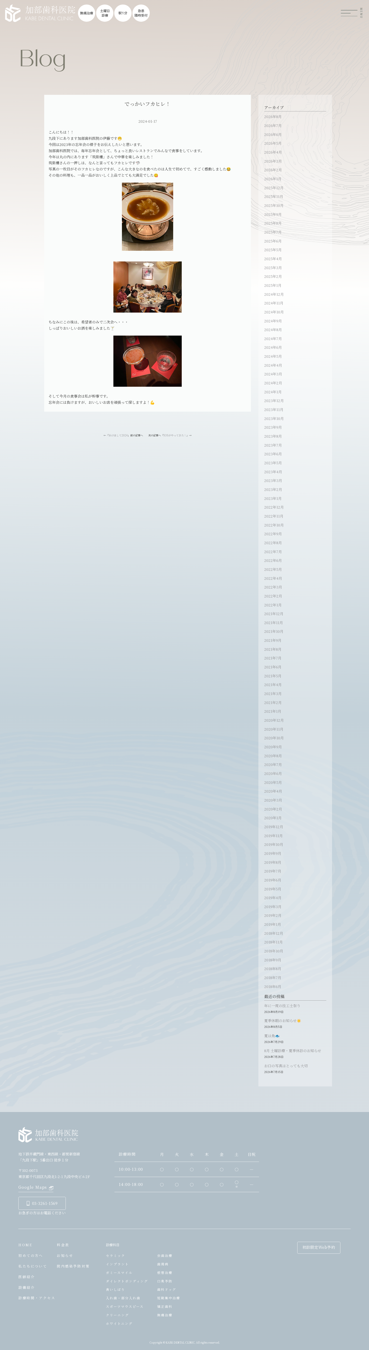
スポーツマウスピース (125, 1306)
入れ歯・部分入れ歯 (123, 1298)
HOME (25, 1244)
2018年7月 (272, 977)
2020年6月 (273, 773)
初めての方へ (30, 1255)
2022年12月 (274, 507)
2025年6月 (273, 241)
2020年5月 (273, 782)
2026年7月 (273, 125)
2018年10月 (273, 950)
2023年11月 (273, 409)
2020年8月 (273, 755)
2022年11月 (273, 516)
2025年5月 (273, 249)
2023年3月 (273, 480)
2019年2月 (272, 915)
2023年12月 (274, 400)
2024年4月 (273, 365)
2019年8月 (272, 862)
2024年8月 (273, 329)
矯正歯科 (165, 1306)
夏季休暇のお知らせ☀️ (282, 1020)
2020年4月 (273, 791)
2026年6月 (273, 134)
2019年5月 (272, 888)
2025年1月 (272, 285)
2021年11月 (273, 622)
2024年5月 (273, 356)
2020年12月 (274, 720)
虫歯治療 (165, 1255)
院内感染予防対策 (73, 1266)
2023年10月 (274, 418)
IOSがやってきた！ (175, 435)
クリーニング (117, 1315)
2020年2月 (273, 809)
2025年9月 (273, 214)
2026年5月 (273, 143)
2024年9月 (273, 320)
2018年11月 (273, 942)
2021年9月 (272, 640)
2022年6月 (273, 560)
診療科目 (113, 1244)
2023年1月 (273, 498)
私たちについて (32, 1266)
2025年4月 (273, 258)
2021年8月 (272, 649)
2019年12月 (273, 826)
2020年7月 (273, 764)
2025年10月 (274, 205)
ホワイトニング (119, 1323)
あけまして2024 (118, 435)
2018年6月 (272, 986)
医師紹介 (26, 1276)
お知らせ (65, 1255)
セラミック (115, 1255)
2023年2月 (273, 489)
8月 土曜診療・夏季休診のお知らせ (292, 1050)
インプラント (117, 1264)
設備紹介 (26, 1287)
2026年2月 (273, 169)
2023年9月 (273, 427)
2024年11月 (273, 303)
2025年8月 (273, 223)
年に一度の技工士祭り (282, 1005)
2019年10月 (273, 844)
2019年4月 (272, 897)
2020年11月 (273, 729)
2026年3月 (273, 161)
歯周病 (163, 1264)
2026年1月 (272, 178)
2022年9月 (273, 533)
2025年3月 (273, 267)
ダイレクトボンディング (127, 1281)
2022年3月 (273, 587)
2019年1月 (272, 924)
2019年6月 (272, 880)
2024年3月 (273, 373)
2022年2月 (273, 596)
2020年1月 (273, 817)
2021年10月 (273, 631)
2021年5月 (272, 675)
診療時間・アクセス (36, 1297)
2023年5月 (273, 462)
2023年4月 (273, 471)
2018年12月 (273, 933)
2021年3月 (273, 693)
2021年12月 (273, 613)
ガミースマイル (119, 1272)
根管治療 (165, 1272)
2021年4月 (273, 684)
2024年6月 (273, 347)
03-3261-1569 (45, 1203)
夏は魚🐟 (272, 1035)
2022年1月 (273, 604)
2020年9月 (273, 746)
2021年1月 (272, 711)
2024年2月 (273, 382)
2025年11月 (273, 196)
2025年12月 (274, 187)
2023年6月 (273, 453)
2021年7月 (272, 658)
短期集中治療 (168, 1298)
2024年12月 (274, 294)
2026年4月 (273, 152)
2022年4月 (273, 578)
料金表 (63, 1244)
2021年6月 (272, 666)
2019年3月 (272, 906)
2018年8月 (272, 968)
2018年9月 (272, 959)
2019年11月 (273, 835)
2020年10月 (274, 737)
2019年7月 (272, 871)
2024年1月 (273, 391)
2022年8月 (273, 542)
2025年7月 (273, 232)
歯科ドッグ (166, 1289)
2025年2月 (273, 276)
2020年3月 (273, 800)
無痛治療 (165, 1315)
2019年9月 (272, 853)
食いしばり (115, 1289)
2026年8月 (273, 116)
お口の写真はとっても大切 (286, 1065)
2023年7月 (273, 445)
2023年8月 (273, 436)
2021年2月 (273, 702)
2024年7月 (273, 338)
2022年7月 (273, 551)
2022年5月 (273, 569)
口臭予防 (165, 1281)
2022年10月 (274, 525)
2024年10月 (274, 311)
